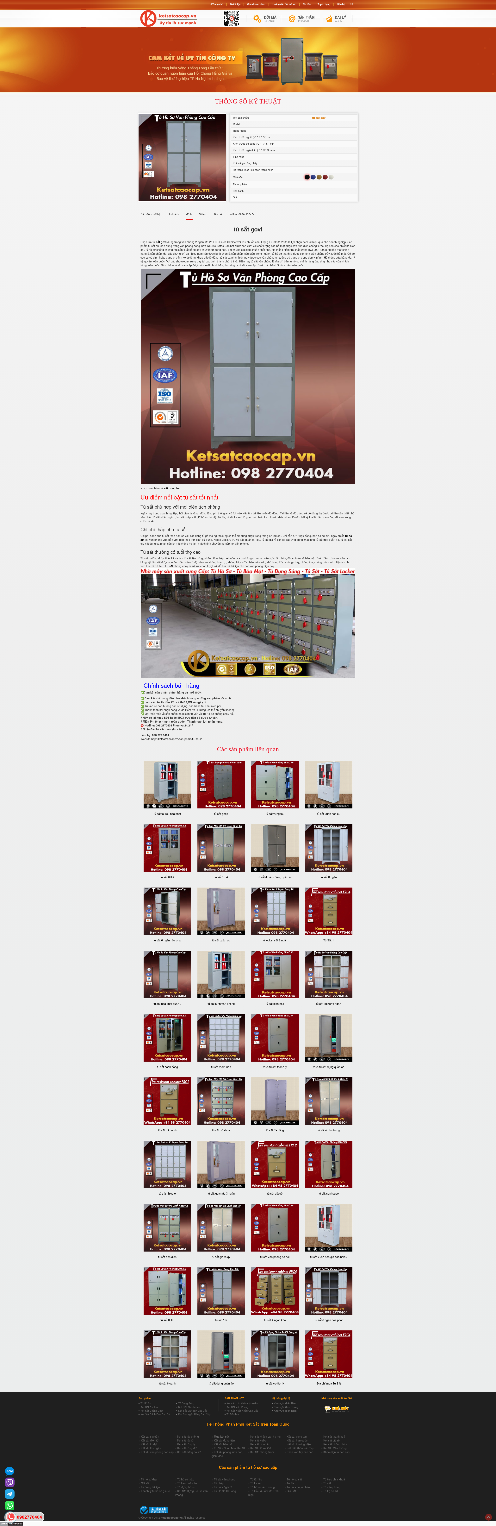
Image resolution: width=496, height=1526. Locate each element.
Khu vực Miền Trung (286, 1407)
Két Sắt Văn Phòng (237, 1407)
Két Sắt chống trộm (262, 1452)
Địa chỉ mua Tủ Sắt (329, 1383)
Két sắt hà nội (185, 1440)
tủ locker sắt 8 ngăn (275, 940)
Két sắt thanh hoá (334, 1436)
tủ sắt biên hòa (275, 1004)
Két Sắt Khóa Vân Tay (300, 1448)
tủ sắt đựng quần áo (221, 1383)
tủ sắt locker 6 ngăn (328, 1004)
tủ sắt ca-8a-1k (274, 1383)
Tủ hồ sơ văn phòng (262, 1487)
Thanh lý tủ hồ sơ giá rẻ (155, 1491)
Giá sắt (145, 1483)
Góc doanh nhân (256, 4)
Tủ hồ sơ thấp (185, 1479)
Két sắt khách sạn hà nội (265, 1436)
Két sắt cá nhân (260, 1444)
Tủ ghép (219, 1483)
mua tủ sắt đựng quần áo (328, 1067)
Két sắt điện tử (150, 1440)
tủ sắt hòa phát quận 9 (167, 1004)
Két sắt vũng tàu (297, 1436)
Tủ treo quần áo (187, 1483)
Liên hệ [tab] (217, 214)
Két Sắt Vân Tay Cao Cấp (192, 1410)
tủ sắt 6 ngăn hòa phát (167, 940)
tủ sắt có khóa (221, 1130)
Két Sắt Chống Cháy (152, 1410)
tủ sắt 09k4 (167, 877)
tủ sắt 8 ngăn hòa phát (329, 1320)
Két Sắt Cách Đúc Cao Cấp (155, 1414)
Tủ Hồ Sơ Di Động (225, 1491)
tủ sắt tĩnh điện (167, 1257)
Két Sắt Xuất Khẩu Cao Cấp (242, 1410)
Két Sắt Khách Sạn (189, 1407)
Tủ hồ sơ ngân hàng (299, 1487)
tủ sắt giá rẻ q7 (221, 1257)
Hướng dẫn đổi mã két (284, 4)
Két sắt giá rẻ (331, 1440)
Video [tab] (202, 214)
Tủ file (290, 1483)
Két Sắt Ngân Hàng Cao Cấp (194, 1414)
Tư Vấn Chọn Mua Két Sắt (230, 1448)
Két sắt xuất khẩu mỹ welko (242, 1403)
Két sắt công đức (187, 1448)
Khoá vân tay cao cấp (300, 1452)
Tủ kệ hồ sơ (330, 1491)
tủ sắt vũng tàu (275, 814)
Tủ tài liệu (256, 1479)
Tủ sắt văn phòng (224, 1479)
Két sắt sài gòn (150, 1436)
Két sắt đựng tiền (224, 1440)
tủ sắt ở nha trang (329, 1130)
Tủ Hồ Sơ (145, 1403)
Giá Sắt (291, 1491)
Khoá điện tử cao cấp (336, 1452)
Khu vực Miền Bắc (285, 1403)
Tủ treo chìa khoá (334, 1479)
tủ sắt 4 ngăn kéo (275, 1320)
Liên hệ (341, 4)
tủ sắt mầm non (221, 1067)
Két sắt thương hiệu (299, 1444)
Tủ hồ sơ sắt (294, 1479)
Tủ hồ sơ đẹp (149, 1479)
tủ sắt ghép (221, 814)
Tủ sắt (327, 1483)
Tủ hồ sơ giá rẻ (223, 1487)
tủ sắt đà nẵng (275, 1130)
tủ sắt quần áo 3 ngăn (221, 1193)
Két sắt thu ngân (151, 1448)
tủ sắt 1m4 (221, 877)
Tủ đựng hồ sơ (186, 1487)
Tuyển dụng (324, 4)
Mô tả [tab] (189, 214)
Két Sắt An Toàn (149, 1407)
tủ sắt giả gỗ (274, 1193)
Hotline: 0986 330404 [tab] (241, 214)
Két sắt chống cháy (335, 1444)
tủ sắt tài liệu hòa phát (167, 814)
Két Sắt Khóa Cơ (260, 1448)
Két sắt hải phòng (188, 1436)
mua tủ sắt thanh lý (275, 1067)
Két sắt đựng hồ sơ (189, 1452)
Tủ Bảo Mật (232, 1414)
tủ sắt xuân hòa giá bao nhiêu (328, 1257)
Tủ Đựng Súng (186, 1403)
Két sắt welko (258, 1440)
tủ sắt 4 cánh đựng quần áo (275, 877)
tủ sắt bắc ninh (167, 1130)
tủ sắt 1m (221, 1320)
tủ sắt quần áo (221, 940)
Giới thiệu (235, 4)
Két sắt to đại (149, 1444)
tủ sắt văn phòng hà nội (274, 1257)
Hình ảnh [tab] (173, 214)
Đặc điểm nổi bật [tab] (150, 214)
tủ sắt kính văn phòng (221, 1004)
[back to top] (488, 1517)
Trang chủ (217, 4)
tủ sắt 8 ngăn (328, 877)
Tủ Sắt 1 (328, 940)
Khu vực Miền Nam (285, 1410)
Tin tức (307, 4)
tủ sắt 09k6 (167, 1320)
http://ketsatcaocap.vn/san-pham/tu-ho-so (176, 739)
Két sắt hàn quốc (297, 1440)
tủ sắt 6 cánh (167, 1383)
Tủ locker (256, 1483)
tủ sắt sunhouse (329, 1193)
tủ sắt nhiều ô (167, 1193)
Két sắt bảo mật (223, 1444)
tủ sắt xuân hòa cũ (328, 814)
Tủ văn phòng (331, 1487)
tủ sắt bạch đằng (167, 1067)
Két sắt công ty (186, 1444)
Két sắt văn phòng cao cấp (157, 1452)
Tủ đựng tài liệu (150, 1487)
